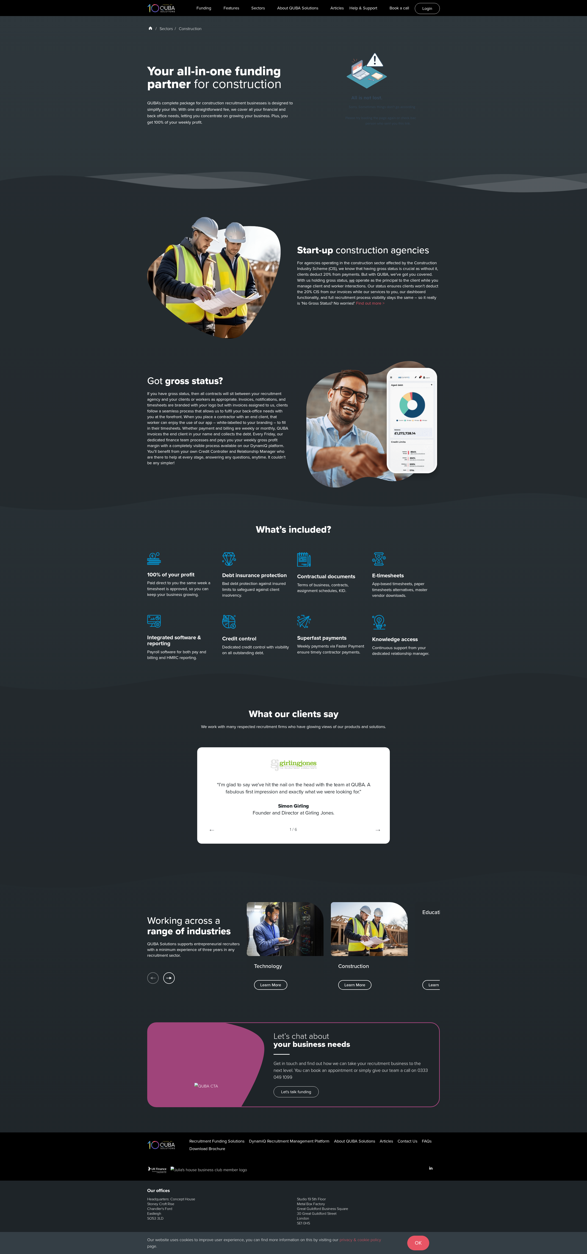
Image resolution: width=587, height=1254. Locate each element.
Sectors (258, 8)
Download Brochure (207, 1148)
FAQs (427, 1141)
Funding (204, 8)
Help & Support (363, 8)
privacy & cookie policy (360, 1239)
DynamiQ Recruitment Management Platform (289, 1141)
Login (427, 8)
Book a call (399, 8)
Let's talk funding (296, 1091)
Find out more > (370, 303)
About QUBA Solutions (297, 8)
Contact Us (407, 1141)
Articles (337, 8)
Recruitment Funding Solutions (216, 1141)
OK (418, 1243)
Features (231, 8)
